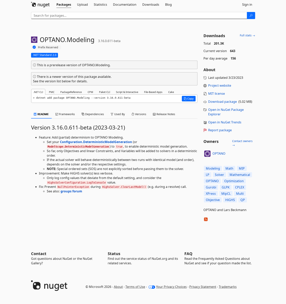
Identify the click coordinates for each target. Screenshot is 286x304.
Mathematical (240, 175)
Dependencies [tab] (94, 114)
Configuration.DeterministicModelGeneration (96, 142)
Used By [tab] (119, 114)
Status (114, 253)
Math (229, 168)
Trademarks (228, 287)
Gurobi (211, 187)
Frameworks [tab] (66, 114)
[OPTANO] (207, 153)
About (118, 287)
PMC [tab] (51, 92)
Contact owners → (242, 143)
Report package (220, 130)
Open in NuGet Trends (224, 122)
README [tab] (43, 114)
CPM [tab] (90, 92)
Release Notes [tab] (165, 114)
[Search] (251, 15)
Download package (222, 101)
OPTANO (218, 153)
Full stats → (247, 35)
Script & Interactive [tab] (127, 92)
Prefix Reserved (48, 47)
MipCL (226, 193)
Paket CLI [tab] (104, 92)
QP (242, 200)
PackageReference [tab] (71, 92)
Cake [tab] (171, 92)
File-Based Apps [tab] (153, 92)
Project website (219, 85)
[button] (189, 98)
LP (207, 175)
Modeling (213, 168)
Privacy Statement (202, 287)
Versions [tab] (140, 114)
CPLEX (239, 187)
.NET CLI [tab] (38, 92)
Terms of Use (135, 287)
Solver (219, 175)
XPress (211, 193)
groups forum (71, 191)
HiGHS (230, 200)
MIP (242, 168)
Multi (240, 193)
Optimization (234, 181)
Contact (38, 253)
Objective (213, 200)
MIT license (216, 93)
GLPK (226, 187)
